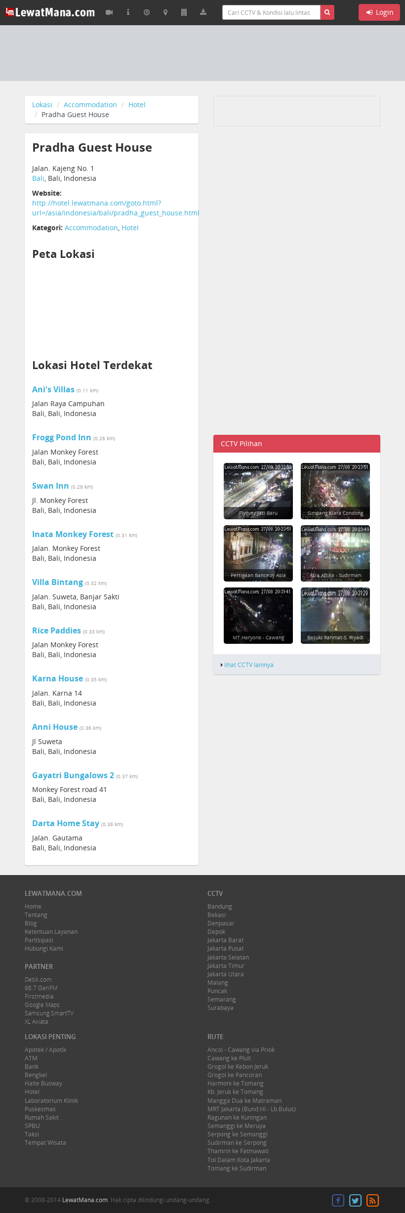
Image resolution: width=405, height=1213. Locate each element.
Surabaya (220, 1008)
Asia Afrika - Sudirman (335, 575)
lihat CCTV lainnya (249, 665)
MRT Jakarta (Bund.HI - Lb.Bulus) (251, 1109)
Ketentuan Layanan (51, 931)
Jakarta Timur (225, 966)
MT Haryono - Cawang (258, 637)
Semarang (221, 999)
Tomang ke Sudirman (236, 1168)
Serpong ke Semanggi (237, 1134)
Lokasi (42, 104)
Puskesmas (40, 1109)
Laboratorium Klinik (51, 1100)
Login (384, 12)
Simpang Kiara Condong (335, 512)
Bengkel (36, 1075)
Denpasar (221, 923)
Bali (38, 178)
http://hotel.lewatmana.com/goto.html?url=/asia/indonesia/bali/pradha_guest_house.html (116, 207)
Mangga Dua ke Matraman (244, 1100)
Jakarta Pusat (225, 948)
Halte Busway (43, 1083)
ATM (31, 1058)
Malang (217, 982)
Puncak (217, 991)
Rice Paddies (56, 630)
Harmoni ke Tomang (235, 1083)
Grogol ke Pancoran (234, 1075)
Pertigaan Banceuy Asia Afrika (258, 579)
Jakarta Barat (225, 940)
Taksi (32, 1134)
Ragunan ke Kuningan (237, 1117)
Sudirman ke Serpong (237, 1142)
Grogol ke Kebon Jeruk (237, 1066)
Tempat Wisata (45, 1142)
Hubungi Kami (44, 948)
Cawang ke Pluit (229, 1058)
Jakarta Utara (225, 974)
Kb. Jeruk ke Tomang (235, 1092)
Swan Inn (50, 485)
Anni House (55, 726)
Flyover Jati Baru (258, 512)
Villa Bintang (57, 582)
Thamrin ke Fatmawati (238, 1151)
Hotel (137, 104)
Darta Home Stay (65, 823)
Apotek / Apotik (45, 1050)
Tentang (36, 915)
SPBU (32, 1126)
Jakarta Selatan (228, 957)
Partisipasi (39, 940)
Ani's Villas (53, 389)
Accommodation (90, 104)
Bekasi (216, 915)
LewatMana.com (85, 1200)
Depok (216, 931)
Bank (32, 1066)
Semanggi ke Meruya (236, 1126)
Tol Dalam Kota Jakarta (238, 1160)
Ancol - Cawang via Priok (241, 1050)
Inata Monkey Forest (73, 534)
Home (33, 906)
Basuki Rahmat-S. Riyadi (335, 637)
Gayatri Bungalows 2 (73, 775)
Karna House (57, 678)
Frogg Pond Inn (61, 437)
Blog (31, 923)
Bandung (219, 906)
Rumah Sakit (42, 1117)
